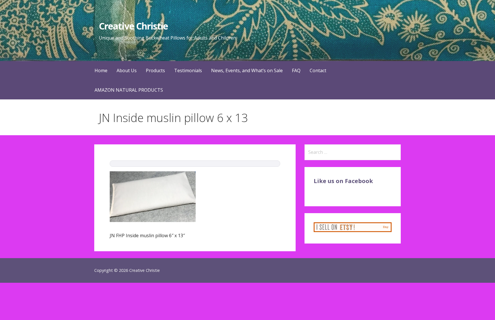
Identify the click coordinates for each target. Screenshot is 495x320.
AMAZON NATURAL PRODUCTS (129, 90)
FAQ (296, 70)
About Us (127, 70)
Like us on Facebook (343, 181)
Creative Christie (133, 26)
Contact (318, 70)
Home (101, 70)
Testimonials (188, 70)
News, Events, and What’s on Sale (247, 70)
